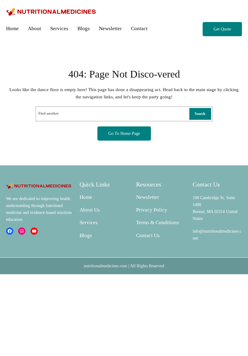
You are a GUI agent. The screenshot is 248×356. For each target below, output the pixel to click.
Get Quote (222, 29)
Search (200, 114)
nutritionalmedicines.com (105, 265)
